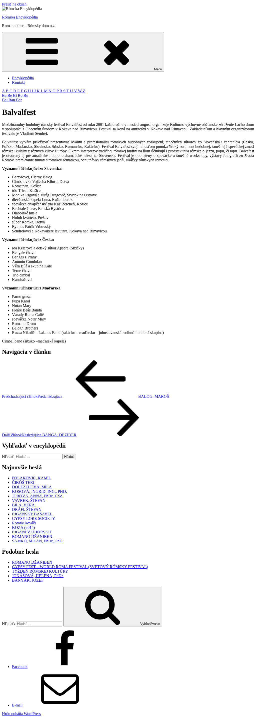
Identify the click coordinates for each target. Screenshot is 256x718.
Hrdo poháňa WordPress (21, 713)
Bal (5, 100)
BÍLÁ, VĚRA (23, 505)
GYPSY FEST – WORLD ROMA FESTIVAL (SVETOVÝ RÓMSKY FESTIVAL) (80, 567)
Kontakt (18, 82)
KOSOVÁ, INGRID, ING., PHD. (39, 491)
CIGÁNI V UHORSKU (31, 532)
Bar (19, 100)
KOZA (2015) (23, 527)
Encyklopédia (23, 78)
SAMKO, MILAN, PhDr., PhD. (38, 541)
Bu (26, 95)
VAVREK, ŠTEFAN (29, 500)
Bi (15, 95)
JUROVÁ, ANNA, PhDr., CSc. (37, 496)
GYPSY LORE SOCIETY (33, 518)
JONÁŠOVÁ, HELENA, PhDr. (38, 576)
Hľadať (8, 456)
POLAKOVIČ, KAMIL (31, 478)
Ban (12, 100)
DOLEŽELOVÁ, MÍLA (32, 487)
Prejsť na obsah (14, 4)
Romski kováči (24, 523)
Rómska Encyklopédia (20, 17)
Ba (5, 95)
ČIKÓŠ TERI (23, 482)
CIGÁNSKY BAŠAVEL (32, 514)
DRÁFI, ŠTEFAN (27, 509)
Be (10, 95)
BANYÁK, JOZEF (28, 580)
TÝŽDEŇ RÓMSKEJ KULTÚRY (40, 571)
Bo (21, 95)
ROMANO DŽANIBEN (32, 536)
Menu (158, 69)
